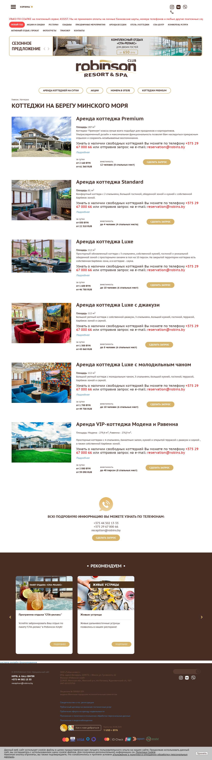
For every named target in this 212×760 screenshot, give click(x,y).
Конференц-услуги (178, 24)
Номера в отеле (120, 90)
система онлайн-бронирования (18, 662)
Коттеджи (24, 99)
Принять (202, 753)
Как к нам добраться (87, 727)
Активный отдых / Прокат (25, 30)
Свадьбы (67, 24)
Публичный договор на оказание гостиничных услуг (85, 706)
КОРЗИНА (25, 6)
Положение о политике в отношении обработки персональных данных (95, 715)
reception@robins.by (106, 530)
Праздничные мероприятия (90, 24)
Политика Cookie (145, 752)
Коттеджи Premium (154, 90)
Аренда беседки (117, 24)
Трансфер (65, 30)
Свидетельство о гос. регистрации (77, 702)
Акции (95, 90)
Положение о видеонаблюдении (76, 720)
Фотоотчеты (49, 30)
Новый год (17, 24)
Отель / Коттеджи (139, 24)
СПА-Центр (158, 24)
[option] (127, 46)
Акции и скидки (36, 24)
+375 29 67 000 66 (106, 526)
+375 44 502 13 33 (106, 523)
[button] (45, 48)
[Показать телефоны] (172, 12)
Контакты (79, 30)
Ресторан (53, 24)
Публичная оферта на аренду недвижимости (82, 711)
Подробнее (82, 152)
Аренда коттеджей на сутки (61, 90)
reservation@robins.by (166, 147)
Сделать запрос (157, 162)
